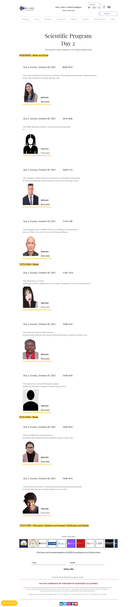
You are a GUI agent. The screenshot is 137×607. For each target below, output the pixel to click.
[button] (94, 5)
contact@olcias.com (66, 594)
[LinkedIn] (94, 7)
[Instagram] (99, 7)
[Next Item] (114, 543)
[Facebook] (104, 7)
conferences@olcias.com (78, 594)
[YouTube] (109, 7)
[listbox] (94, 5)
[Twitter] (89, 7)
